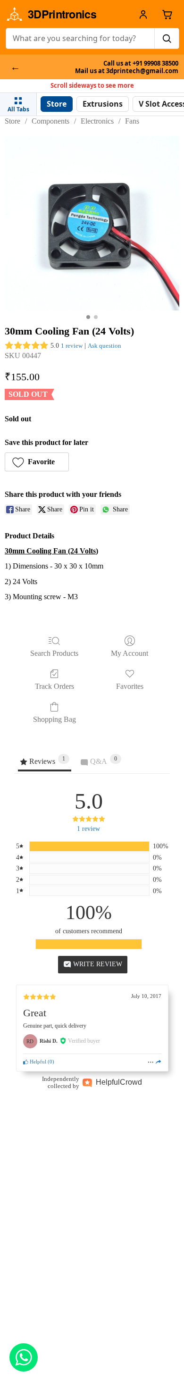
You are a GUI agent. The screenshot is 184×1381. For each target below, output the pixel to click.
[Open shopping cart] (167, 14)
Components (50, 121)
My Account (129, 653)
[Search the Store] (166, 38)
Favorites (129, 686)
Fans (132, 121)
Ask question (104, 345)
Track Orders (54, 686)
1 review (72, 345)
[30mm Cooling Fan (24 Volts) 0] (92, 223)
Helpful (37, 1061)
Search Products (54, 653)
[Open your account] (143, 14)
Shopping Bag (54, 719)
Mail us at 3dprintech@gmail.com (126, 71)
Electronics (97, 121)
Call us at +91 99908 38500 (140, 63)
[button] (37, 461)
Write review (96, 964)
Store (12, 121)
